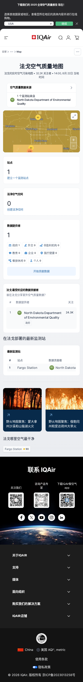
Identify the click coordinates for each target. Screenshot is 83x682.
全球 (4, 51)
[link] (60, 37)
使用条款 (41, 659)
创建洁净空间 (15, 209)
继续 (64, 23)
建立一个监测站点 (18, 177)
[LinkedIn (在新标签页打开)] (61, 517)
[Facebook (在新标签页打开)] (21, 517)
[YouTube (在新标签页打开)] (41, 517)
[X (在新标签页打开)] (31, 517)
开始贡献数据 (41, 271)
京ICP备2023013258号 (58, 675)
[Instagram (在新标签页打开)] (51, 517)
